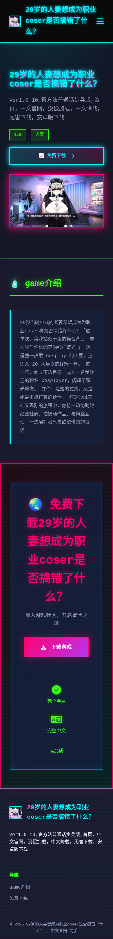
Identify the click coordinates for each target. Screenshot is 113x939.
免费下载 (18, 898)
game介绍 (19, 887)
